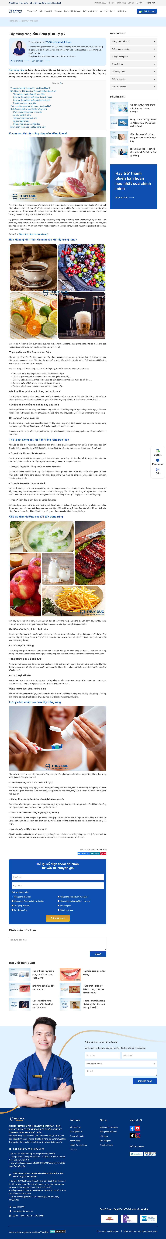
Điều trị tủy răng (119, 87)
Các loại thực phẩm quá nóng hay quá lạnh (31, 100)
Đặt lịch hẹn (37, 61)
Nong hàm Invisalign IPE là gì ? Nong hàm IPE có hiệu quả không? (143, 122)
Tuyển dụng (120, 3)
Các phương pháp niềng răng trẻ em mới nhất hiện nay (143, 137)
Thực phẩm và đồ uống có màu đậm (29, 94)
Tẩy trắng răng (16, 70)
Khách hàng (75, 1141)
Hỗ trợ (110, 3)
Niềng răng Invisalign (121, 49)
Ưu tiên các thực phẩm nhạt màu (27, 112)
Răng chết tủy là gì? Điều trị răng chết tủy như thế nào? (93, 989)
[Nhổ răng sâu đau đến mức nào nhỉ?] (19, 989)
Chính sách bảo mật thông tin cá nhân (140, 1231)
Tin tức (73, 1149)
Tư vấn (139, 3)
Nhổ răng (104, 1136)
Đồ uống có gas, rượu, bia (24, 103)
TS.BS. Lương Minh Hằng (50, 42)
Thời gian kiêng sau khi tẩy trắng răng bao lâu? (31, 106)
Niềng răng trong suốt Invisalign (73, 897)
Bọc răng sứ (65, 905)
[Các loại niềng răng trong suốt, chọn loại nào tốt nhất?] (19, 1004)
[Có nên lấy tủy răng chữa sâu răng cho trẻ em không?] (119, 108)
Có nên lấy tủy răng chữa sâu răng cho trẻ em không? (142, 108)
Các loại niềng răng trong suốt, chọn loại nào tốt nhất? (42, 1004)
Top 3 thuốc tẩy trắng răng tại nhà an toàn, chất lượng (43, 974)
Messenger (157, 464)
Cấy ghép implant (120, 56)
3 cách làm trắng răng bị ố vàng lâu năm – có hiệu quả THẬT (94, 1004)
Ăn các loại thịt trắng (22, 115)
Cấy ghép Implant (21, 905)
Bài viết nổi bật (117, 96)
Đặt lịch (158, 455)
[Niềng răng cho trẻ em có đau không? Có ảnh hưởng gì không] (119, 152)
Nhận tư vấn (121, 197)
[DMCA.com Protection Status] (58, 1232)
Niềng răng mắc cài (22, 897)
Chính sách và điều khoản (108, 1231)
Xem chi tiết (17, 61)
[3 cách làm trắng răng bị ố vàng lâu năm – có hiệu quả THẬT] (70, 1004)
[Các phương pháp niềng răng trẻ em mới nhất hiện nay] (119, 137)
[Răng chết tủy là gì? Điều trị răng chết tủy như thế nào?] (70, 989)
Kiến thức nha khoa (78, 1145)
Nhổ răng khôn (118, 71)
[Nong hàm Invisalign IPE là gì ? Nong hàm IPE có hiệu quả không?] (119, 122)
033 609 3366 (100, 3)
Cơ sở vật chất (77, 1136)
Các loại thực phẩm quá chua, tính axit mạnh (32, 97)
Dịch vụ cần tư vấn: (20, 892)
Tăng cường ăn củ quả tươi (25, 118)
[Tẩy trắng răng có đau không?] (70, 974)
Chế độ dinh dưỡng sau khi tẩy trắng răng (29, 109)
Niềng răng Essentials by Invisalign (28, 901)
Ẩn (61, 83)
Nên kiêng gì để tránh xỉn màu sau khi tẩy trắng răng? (33, 91)
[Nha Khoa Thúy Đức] (15, 11)
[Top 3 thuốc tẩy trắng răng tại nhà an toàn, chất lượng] (19, 974)
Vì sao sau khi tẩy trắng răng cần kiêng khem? (30, 88)
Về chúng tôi (75, 1127)
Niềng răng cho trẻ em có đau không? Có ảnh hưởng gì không (143, 152)
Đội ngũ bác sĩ (76, 1132)
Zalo (157, 473)
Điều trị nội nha (66, 910)
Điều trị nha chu (119, 79)
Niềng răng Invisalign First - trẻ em (74, 901)
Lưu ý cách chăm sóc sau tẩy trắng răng (28, 127)
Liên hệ (131, 3)
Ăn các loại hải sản (21, 121)
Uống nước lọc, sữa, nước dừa (26, 124)
